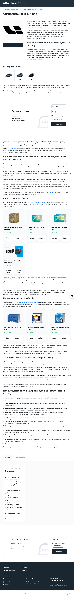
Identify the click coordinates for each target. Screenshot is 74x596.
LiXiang (40, 9)
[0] (67, 593)
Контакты (24, 567)
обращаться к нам (48, 192)
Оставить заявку (9, 518)
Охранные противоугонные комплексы (15, 447)
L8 (20, 79)
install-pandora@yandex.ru (56, 584)
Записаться (13, 45)
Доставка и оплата (9, 570)
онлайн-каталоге (14, 164)
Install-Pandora (14, 148)
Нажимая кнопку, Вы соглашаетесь (59, 117)
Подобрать (59, 124)
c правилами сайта (58, 119)
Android (7, 581)
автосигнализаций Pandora (37, 202)
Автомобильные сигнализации (12, 9)
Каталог (6, 567)
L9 (31, 79)
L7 (9, 79)
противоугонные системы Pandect (29, 302)
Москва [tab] (7, 457)
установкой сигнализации (12, 85)
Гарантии (24, 570)
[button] (5, 593)
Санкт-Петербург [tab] (21, 457)
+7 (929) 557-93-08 (57, 578)
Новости (6, 573)
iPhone (7, 584)
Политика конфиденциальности (58, 585)
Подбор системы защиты (29, 9)
